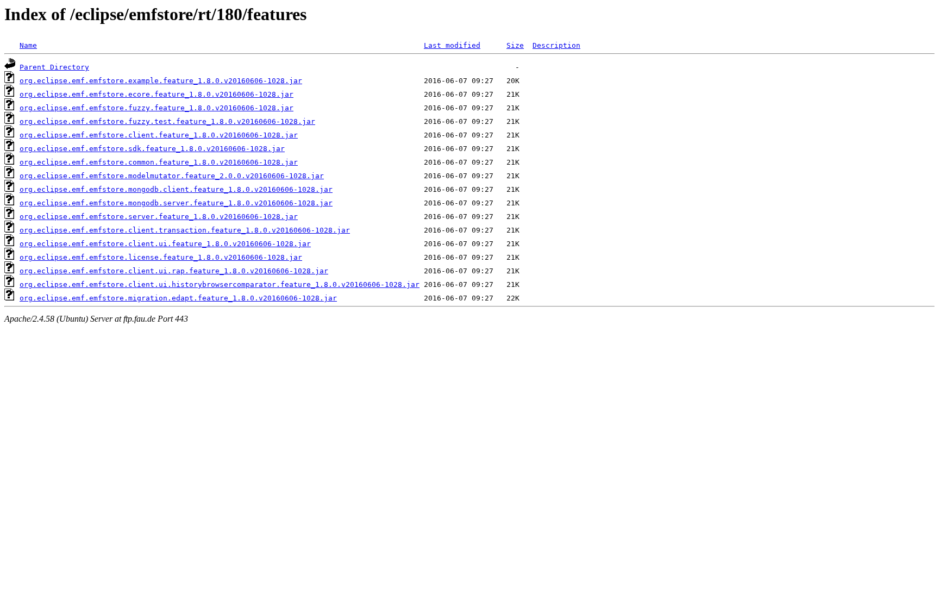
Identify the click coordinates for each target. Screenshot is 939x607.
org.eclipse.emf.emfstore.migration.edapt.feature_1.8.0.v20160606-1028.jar (178, 298)
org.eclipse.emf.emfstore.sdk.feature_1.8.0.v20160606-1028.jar (152, 149)
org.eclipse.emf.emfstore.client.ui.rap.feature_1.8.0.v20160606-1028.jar (174, 271)
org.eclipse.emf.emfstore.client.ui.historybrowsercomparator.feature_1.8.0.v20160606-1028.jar (220, 284)
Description (556, 45)
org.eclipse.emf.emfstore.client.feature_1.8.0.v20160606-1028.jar (159, 135)
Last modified (452, 45)
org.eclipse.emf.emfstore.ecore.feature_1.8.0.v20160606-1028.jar (156, 94)
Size (515, 45)
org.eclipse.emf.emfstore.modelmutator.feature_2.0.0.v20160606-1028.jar (172, 176)
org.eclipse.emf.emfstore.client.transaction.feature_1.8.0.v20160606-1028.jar (185, 230)
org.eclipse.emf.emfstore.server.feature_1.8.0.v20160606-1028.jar (159, 216)
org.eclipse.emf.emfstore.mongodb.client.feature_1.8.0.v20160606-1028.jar (176, 189)
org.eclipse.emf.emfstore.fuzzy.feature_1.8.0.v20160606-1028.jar (156, 108)
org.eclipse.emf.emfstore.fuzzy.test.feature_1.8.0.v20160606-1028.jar (167, 121)
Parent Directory (54, 67)
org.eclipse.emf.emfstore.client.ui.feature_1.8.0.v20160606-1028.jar (165, 244)
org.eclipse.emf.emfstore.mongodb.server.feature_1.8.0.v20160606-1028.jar (176, 203)
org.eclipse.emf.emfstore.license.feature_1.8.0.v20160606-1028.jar (161, 257)
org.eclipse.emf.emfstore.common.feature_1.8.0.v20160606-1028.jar (159, 162)
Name (28, 45)
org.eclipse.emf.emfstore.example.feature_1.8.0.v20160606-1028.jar (161, 81)
